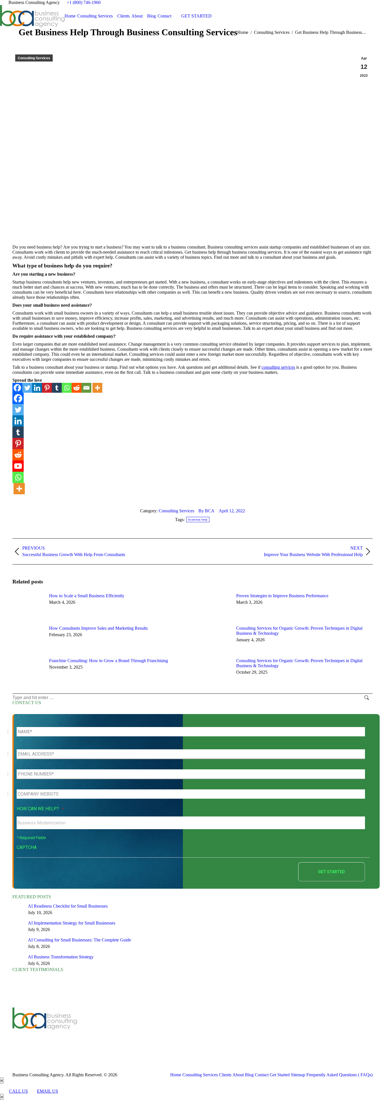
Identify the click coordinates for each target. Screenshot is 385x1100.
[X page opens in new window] (118, 1030)
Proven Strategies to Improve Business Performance (282, 595)
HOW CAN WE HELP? (40, 808)
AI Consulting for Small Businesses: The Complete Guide (79, 939)
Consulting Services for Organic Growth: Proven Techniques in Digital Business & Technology (299, 631)
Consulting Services (34, 58)
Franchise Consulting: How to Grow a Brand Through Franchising (108, 660)
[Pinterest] (47, 388)
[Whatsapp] (67, 388)
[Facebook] (17, 388)
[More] (97, 388)
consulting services (278, 367)
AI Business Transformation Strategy (61, 956)
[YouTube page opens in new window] (126, 1030)
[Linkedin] (37, 388)
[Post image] (27, 606)
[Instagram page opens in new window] (160, 1030)
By (206, 510)
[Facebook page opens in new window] (110, 1030)
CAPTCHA (27, 847)
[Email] (86, 388)
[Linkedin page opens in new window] (135, 1030)
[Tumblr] (57, 388)
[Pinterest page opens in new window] (152, 1030)
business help (197, 519)
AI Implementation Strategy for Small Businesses (71, 923)
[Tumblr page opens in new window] (143, 1030)
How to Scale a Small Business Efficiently (86, 595)
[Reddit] (76, 388)
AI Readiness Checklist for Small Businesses (68, 906)
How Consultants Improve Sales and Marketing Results (98, 628)
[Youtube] (18, 466)
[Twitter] (27, 388)
